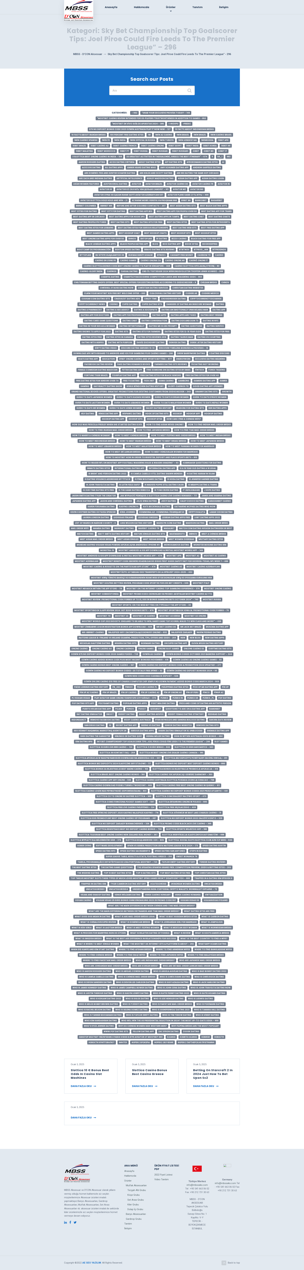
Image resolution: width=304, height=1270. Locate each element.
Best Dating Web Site (184, 227)
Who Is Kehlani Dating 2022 (105, 998)
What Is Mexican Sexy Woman (180, 927)
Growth (226, 391)
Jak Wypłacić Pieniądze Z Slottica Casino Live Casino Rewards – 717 (158, 495)
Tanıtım (197, 7)
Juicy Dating (168, 501)
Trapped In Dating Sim (93, 883)
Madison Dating (195, 523)
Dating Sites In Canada (119, 337)
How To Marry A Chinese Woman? (91, 435)
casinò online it (198, 260)
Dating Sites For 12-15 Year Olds (183, 331)
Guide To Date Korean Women (172, 397)
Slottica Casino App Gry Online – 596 (110, 780)
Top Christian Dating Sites (210, 873)
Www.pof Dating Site (116, 1031)
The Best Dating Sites (84, 867)
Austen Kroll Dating (115, 184)
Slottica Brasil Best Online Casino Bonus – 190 (118, 774)
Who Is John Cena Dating (171, 987)
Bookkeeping (209, 244)
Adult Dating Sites (150, 162)
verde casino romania (188, 894)
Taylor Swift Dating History (178, 862)
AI (223, 162)
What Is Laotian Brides (109, 927)
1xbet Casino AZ (100, 145)
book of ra (191, 244)
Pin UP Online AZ (173, 692)
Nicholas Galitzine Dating (95, 643)
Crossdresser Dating (173, 298)
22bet (196, 151)
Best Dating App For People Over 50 (177, 211)
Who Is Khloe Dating (137, 998)
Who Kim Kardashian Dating (101, 1020)
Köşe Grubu (133, 1194)
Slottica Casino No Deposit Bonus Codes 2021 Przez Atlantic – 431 (189, 791)
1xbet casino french (124, 145)
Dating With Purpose (120, 342)
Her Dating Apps (217, 408)
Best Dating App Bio (141, 211)
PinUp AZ (218, 692)
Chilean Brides (208, 282)
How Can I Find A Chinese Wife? (184, 419)
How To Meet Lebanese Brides (105, 446)
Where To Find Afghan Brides (135, 949)
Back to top (234, 1262)
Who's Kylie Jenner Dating (99, 1026)
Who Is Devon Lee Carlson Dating (135, 982)
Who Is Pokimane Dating (210, 1004)
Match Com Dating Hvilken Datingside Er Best (205, 528)
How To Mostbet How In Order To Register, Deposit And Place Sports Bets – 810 (151, 457)
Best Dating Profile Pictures (89, 222)
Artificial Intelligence (129, 178)
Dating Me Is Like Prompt (163, 326)
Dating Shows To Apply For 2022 (92, 331)
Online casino (79, 648)
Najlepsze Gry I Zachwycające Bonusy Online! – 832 (137, 632)
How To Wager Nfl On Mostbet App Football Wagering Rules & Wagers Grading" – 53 (130, 462)
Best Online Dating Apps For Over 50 (103, 238)
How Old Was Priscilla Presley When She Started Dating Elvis (107, 424)
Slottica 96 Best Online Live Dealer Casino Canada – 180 (171, 752)
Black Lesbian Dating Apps (101, 244)
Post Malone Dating (163, 703)
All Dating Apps (114, 167)
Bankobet (201, 200)
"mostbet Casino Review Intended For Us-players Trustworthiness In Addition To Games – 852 (151, 118)
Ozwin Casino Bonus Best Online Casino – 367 (108, 665)
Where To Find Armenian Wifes (173, 949)
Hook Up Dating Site (156, 413)
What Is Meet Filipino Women (143, 927)
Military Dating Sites (211, 539)
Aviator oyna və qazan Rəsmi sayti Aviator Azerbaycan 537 (128, 194)
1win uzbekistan (187, 140)
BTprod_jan (201, 249)
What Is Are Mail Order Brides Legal (135, 916)
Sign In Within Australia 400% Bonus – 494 (198, 736)
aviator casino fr (202, 184)
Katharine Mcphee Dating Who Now (194, 506)
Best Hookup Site (181, 233)
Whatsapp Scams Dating (212, 944)
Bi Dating (161, 238)
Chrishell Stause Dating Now (116, 287)
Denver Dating (177, 342)
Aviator (136, 184)
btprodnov (219, 249)
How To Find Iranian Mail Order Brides (111, 430)
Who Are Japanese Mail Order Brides (199, 960)
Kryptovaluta (197, 512)
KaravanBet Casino (219, 501)
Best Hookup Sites (205, 233)
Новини (205, 1037)
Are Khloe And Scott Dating (156, 173)
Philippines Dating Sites (175, 687)
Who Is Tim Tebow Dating (176, 1015)
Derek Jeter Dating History (205, 342)
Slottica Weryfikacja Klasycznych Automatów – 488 (193, 834)
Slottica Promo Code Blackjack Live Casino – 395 (182, 823)
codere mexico (210, 293)
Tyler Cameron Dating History (128, 883)
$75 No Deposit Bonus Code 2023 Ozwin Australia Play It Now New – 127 (130, 129)
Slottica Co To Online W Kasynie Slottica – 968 (124, 796)
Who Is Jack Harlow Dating (209, 982)
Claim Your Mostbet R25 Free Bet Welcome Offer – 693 (114, 293)
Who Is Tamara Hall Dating (209, 1009)
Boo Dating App (172, 244)
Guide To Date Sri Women (90, 408)
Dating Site (121, 331)
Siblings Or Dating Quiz (128, 736)
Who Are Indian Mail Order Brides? (155, 960)
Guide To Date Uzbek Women (125, 408)
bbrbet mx (106, 205)
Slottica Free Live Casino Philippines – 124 (130, 807)
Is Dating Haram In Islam (201, 473)
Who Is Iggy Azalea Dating (174, 982)
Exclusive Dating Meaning (210, 359)
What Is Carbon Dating (214, 916)
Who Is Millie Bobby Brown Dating (98, 1004)
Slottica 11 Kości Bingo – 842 (153, 747)
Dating (220, 304)
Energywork (183, 359)
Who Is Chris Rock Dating (209, 976)
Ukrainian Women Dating (185, 883)
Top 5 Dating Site (146, 873)
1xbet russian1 (180, 151)
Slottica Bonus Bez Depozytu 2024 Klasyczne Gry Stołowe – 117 (114, 763)
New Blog (195, 637)
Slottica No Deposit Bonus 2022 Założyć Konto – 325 (191, 818)
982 (229, 156)
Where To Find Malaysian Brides (206, 955)
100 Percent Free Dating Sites (126, 134)
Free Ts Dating (131, 380)
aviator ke (106, 189)
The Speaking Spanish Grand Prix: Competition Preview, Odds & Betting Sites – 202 (184, 867)
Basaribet (216, 200)
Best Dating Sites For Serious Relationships (143, 227)
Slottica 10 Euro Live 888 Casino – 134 (111, 747)
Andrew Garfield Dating (207, 167)
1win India (120, 140)
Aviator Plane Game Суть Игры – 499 (188, 194)
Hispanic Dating (131, 413)
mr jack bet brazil (190, 626)
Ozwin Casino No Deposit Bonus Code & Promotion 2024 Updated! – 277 (180, 665)
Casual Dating (129, 271)
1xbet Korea (210, 145)
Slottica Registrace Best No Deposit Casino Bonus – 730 (129, 829)
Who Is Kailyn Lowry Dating (133, 993)
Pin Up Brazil (110, 692)
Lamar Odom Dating (221, 512)
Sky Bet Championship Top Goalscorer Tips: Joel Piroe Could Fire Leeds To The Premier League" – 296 (153, 741)
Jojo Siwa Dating (146, 501)
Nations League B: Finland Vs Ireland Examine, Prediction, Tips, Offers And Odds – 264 (127, 637)
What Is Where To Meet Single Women (98, 944)
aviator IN (224, 184)
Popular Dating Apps (135, 703)
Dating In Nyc (211, 320)
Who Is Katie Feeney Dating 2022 (171, 993)
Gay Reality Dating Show (108, 386)
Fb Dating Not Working (204, 364)
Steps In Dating (198, 851)
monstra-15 (107, 550)
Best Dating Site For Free (148, 222)
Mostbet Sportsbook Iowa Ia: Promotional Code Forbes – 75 (193, 610)
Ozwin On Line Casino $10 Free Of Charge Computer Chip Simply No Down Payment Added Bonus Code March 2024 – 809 (151, 681)
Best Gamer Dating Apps (100, 233)
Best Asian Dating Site (183, 205)
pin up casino (128, 692)
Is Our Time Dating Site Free (98, 490)
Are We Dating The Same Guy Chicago (198, 173)
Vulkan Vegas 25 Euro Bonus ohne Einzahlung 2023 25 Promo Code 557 (136, 900)
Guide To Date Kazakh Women (133, 397)
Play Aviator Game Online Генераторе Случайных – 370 (125, 698)
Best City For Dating (113, 211)
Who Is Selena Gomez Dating (131, 1009)
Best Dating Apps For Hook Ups (127, 216)
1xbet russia (141, 151)
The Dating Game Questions (117, 867)
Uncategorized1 (95, 889)
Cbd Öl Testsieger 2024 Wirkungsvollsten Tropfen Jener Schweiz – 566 (182, 271)
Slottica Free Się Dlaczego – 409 (177, 807)
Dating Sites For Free (217, 331)
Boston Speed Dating (127, 249)
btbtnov (184, 249)
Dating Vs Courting (209, 337)
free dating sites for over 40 (202, 375)
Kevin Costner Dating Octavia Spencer (93, 512)
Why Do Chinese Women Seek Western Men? (142, 1026)
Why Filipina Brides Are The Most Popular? (195, 1026)
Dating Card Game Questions (101, 320)
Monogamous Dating (176, 544)
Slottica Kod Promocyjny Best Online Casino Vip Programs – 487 (118, 818)
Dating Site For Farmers (146, 331)
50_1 (219, 156)
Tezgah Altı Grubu (136, 1190)
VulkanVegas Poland (216, 900)
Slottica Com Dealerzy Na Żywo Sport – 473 (181, 796)
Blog (155, 244)
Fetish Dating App (132, 369)
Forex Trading (216, 369)
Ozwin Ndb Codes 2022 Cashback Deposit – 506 (151, 676)
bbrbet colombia (86, 205)
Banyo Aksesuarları (136, 1214)
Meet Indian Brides (153, 539)
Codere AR (191, 293)
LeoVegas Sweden (148, 517)
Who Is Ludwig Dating (200, 998)
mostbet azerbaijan (86, 561)
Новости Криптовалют (101, 1042)
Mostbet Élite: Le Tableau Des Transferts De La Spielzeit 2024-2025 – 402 (151, 572)
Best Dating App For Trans (216, 211)
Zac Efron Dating (168, 1031)
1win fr (106, 140)
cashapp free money (181, 255)
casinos (111, 271)
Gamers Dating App (204, 380)
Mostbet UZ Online (195, 616)
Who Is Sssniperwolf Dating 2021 (171, 1009)
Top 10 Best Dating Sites (117, 873)
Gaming (84, 386)
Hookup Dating (213, 413)
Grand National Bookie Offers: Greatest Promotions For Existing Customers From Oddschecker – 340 (131, 391)
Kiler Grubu (133, 1204)
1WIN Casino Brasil (221, 134)
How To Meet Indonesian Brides (97, 441)
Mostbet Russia (212, 599)
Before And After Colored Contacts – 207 (141, 205)
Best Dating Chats (219, 216)
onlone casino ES (194, 648)
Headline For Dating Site (190, 408)
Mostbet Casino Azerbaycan (203, 566)
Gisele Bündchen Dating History (145, 386)
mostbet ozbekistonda (105, 594)
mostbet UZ (121, 616)
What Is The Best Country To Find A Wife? (204, 938)
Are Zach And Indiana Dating (95, 178)
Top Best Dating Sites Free (175, 873)
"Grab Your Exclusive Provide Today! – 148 (166, 112)
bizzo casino (179, 238)
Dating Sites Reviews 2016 (151, 337)
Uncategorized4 (118, 889)
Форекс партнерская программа (196, 1042)
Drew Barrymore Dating (191, 353)
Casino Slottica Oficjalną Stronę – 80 (196, 266)
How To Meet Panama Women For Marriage (189, 446)
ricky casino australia (137, 719)
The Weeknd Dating (88, 873)
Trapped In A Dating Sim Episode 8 (213, 878)
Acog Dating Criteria (122, 162)
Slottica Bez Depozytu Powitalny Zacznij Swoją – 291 (196, 758)
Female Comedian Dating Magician (97, 369)
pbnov (129, 687)
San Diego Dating (94, 725)
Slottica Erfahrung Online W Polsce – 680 (183, 801)
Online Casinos (125, 648)
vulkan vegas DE (189, 900)
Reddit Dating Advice (151, 714)
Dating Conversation (154, 320)
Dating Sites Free (92, 337)
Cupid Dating (129, 304)
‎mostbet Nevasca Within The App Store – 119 (97, 588)
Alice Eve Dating (91, 167)
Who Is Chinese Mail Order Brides (136, 976)
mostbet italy (201, 583)
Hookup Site (135, 419)
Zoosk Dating (191, 1031)
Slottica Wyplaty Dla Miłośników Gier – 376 (96, 840)
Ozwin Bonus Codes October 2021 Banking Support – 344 (199, 654)
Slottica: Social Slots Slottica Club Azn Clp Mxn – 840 (200, 840)
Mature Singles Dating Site (149, 533)
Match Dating (85, 533)
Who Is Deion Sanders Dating (95, 982)
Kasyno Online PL (129, 506)
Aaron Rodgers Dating (92, 162)
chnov (225, 282)
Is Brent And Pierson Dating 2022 (107, 473)
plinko (164, 698)
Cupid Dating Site (152, 304)
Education (108, 359)
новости (219, 1037)
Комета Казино (188, 1037)
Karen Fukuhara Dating (101, 506)
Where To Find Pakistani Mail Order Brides (107, 960)
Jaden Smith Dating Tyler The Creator (94, 495)
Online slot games (168, 648)
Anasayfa (111, 7)
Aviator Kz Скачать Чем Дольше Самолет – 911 (142, 189)
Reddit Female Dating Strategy (186, 714)
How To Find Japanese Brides (153, 430)
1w (149, 134)
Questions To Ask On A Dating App (185, 708)
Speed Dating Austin (214, 845)
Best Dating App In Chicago (89, 216)
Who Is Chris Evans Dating (175, 976)
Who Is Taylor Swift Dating (142, 1015)
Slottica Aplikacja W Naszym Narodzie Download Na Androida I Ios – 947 (118, 758)
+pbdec (187, 123)
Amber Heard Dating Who (141, 167)
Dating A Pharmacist (90, 309)
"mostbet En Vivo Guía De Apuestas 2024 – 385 (138, 123)
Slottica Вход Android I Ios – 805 (145, 840)
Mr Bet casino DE (166, 626)
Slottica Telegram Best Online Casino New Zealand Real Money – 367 (118, 834)
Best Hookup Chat (129, 233)
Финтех (123, 1042)
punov (130, 708)
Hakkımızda (141, 7)
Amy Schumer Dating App (174, 167)
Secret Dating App (126, 725)
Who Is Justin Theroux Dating (95, 993)
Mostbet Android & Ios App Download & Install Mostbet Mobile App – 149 (160, 550)
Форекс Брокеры (141, 1042)
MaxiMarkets (177, 533)
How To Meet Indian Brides (215, 435)
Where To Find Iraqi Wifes (131, 955)
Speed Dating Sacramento (135, 851)
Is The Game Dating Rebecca (134, 490)
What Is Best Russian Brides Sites (178, 916)
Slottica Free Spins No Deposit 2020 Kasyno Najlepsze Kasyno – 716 (120, 812)
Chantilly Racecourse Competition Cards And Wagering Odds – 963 (163, 276)
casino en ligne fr (105, 260)
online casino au (102, 648)
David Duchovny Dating (151, 342)
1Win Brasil (183, 134)
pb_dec (116, 687)
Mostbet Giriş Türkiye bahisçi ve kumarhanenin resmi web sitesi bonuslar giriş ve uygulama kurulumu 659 (151, 577)
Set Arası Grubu (135, 1199)
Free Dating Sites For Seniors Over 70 (97, 380)
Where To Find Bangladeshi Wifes (213, 949)
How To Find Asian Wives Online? (165, 424)
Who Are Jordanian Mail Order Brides (106, 965)
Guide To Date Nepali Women (212, 402)
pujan (118, 708)
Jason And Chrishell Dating (116, 501)
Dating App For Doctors (95, 315)
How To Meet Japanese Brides (207, 441)
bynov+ (161, 255)
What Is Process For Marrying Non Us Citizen (100, 933)
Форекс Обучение (163, 1042)
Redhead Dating (217, 714)
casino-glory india (91, 271)
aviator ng (196, 189)
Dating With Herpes (93, 342)
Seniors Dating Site (207, 725)
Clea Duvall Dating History (165, 293)
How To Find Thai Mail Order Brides (194, 430)
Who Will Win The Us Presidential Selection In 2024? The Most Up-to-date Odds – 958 (169, 1020)
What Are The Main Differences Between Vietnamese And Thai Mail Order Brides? (134, 911)
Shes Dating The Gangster (95, 736)
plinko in (178, 698)
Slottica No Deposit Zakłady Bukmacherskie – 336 (120, 823)
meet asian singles (128, 539)
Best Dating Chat (194, 216)
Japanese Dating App (84, 501)
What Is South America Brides (212, 933)
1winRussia (207, 140)
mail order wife (80, 528)
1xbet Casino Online (152, 145)
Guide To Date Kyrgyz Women (209, 397)
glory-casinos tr (178, 386)
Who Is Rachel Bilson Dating (94, 1009)
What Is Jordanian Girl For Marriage (176, 922)
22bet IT (222, 151)
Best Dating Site (120, 222)
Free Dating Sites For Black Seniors (160, 375)
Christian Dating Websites (187, 287)
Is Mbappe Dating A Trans (202, 484)
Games (223, 380)
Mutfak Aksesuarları (136, 1185)
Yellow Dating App (143, 1031)
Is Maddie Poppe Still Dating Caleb (164, 484)
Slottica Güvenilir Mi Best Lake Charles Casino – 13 (192, 812)
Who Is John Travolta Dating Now (210, 987)
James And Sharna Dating (216, 495)
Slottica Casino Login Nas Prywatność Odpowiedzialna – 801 (110, 791)
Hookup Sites (154, 419)
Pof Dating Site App (83, 703)
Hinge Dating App (108, 413)
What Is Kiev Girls (82, 927)
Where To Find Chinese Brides (95, 955)
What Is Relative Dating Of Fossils (149, 933)
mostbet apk (174, 555)
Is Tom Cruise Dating (166, 490)
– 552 (134, 112)
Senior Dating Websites (178, 725)
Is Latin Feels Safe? (129, 484)
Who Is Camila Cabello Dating (96, 976)
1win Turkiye (167, 140)
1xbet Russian (160, 151)
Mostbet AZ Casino (215, 555)
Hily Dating (87, 413)
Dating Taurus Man (182, 337)
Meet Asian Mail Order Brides (96, 539)
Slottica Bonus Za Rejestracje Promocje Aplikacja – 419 (185, 769)
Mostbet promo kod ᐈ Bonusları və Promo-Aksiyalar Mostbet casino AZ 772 (167, 594)
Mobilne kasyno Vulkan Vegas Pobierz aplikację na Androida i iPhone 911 (118, 544)
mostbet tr (104, 616)
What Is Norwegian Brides (216, 927)
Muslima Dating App (217, 626)
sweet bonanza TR (186, 856)
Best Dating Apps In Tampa (164, 216)
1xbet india (192, 145)
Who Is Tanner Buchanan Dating (103, 1015)
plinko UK (192, 698)
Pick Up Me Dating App (205, 687)
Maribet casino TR (148, 528)
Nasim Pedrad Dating (209, 632)
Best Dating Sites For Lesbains (96, 227)
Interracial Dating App (162, 468)
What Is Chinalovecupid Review (98, 922)
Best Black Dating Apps (213, 205)
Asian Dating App (187, 178)
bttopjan (85, 255)
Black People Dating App (134, 244)
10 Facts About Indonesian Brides (194, 129)
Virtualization (213, 894)
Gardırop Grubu (134, 1219)
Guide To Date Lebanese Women (131, 402)
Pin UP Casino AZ (150, 692)
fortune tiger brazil (96, 375)
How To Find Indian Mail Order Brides (209, 424)
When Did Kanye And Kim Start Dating (92, 949)
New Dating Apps (214, 637)
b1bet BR (186, 200)
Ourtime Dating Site (219, 648)
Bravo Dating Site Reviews (159, 249)
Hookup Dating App (113, 419)
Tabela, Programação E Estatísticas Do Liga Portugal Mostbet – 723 (117, 862)
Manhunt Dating (124, 528)
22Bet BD (209, 151)
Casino (219, 255)
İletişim (223, 7)
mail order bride (218, 523)
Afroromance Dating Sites (202, 162)
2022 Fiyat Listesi (163, 1174)
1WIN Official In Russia (142, 140)
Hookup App (193, 413)
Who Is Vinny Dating (207, 1015)
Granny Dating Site (206, 391)
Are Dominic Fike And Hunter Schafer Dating (109, 173)
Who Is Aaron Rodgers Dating (93, 971)
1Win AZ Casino (163, 134)
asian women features (86, 184)
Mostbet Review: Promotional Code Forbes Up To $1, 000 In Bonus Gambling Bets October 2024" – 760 (140, 599)
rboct (110, 714)
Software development (109, 845)
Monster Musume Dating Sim (209, 544)
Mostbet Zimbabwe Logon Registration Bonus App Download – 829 (113, 626)
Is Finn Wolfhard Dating (149, 479)
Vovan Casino (83, 900)
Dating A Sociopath (145, 309)
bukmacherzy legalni (140, 255)
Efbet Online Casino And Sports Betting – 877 (145, 359)
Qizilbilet (155, 708)
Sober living (84, 845)
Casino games (128, 260)
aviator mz (179, 189)
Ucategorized (158, 883)
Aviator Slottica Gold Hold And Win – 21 (103, 200)
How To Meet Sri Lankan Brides (122, 451)
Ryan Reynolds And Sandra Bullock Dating (180, 719)
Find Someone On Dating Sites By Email (168, 369)
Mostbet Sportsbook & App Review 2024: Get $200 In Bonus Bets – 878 (114, 610)
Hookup (177, 413)
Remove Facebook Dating (105, 719)
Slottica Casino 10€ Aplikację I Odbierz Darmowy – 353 (180, 774)
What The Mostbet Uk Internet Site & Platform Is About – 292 (158, 944)
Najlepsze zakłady (181, 632)
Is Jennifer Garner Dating (203, 479)
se (110, 725)
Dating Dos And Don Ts (184, 320)
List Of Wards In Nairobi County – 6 (95, 523)
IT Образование (191, 490)
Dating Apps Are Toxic (183, 315)
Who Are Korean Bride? (145, 965)
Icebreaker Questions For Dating (202, 462)
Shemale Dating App (218, 730)
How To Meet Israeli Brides (171, 441)
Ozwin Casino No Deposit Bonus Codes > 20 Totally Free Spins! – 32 (124, 670)
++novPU (173, 123)
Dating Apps (159, 315)
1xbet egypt (175, 145)
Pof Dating (224, 698)
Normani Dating (150, 643)
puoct (142, 708)
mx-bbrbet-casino (93, 632)
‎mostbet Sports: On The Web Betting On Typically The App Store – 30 (151, 605)
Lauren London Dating (96, 517)
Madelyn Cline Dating (168, 523)
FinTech (199, 369)
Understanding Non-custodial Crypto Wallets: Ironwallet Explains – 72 (175, 889)
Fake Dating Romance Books (133, 364)
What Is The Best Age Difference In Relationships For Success (141, 938)
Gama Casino (166, 380)
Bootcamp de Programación (94, 249)
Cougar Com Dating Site (96, 298)
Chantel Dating (110, 276)
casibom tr (204, 255)
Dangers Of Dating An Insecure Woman (188, 304)
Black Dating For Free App (206, 238)
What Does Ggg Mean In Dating (92, 916)
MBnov (193, 533)
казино (171, 1037)
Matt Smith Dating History (114, 533)
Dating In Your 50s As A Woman (97, 326)
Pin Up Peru (192, 692)
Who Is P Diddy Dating (135, 1004)
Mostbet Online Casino (217, 588)
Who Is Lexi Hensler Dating (168, 998)
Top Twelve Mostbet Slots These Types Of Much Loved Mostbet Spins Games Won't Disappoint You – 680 (130, 878)
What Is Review (182, 933)
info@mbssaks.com (197, 1185)
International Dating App (129, 468)
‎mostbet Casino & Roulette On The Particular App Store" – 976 (119, 566)
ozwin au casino (152, 654)
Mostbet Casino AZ (171, 566)
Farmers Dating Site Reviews (171, 364)
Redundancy (79, 719)
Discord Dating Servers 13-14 (138, 348)
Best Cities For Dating (84, 211)
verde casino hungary (158, 894)
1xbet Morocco (106, 151)
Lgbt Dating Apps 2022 (207, 517)
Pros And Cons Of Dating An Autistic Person (205, 703)
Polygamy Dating (108, 703)
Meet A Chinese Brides (214, 533)
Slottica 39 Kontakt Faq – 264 (117, 752)
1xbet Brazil (79, 145)
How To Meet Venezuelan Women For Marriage (171, 451)
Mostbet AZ (192, 555)
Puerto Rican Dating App (96, 708)
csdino (113, 304)
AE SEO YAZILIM (91, 1262)
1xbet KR (225, 145)
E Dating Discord (219, 353)
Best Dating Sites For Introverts (210, 222)
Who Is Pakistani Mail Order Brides (172, 1004)
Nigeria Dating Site (125, 643)
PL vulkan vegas (81, 698)
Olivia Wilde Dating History (207, 643)
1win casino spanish (85, 140)
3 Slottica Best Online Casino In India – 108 (97, 156)
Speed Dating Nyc (106, 851)
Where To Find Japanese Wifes (166, 955)
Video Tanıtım (161, 1179)
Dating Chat (130, 320)
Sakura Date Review (220, 719)
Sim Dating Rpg (83, 741)
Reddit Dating (126, 714)
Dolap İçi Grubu (135, 1209)
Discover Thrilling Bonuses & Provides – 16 (183, 348)
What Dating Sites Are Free (199, 911)
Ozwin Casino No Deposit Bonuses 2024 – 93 (192, 670)
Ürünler (171, 7)
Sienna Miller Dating (158, 736)
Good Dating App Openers (208, 386)
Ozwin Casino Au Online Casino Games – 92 (197, 659)
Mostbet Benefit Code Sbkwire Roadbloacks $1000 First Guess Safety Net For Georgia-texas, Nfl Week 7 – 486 (165, 561)
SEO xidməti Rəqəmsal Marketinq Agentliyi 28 (100, 730)
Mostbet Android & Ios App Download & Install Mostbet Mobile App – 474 (119, 555)
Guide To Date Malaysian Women (172, 402)
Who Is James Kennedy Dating (89, 987)
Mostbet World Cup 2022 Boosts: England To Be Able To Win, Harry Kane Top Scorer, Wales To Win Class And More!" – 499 (151, 621)
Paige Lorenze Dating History (91, 687)
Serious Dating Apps (142, 730)
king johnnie (127, 512)
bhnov (132, 238)
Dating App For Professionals (131, 315)
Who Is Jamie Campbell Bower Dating (132, 987)
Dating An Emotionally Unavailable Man (185, 309)
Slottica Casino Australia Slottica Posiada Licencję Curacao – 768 (175, 780)
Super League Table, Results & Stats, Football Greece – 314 (139, 856)
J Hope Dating (212, 490)
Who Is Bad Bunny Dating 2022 (209, 971)
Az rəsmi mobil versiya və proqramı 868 (154, 200)
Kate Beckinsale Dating (156, 506)
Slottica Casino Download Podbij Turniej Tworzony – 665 (117, 785)
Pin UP (225, 687)
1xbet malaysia (84, 151)
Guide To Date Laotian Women (92, 402)
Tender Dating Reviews (212, 862)
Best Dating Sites (177, 222)
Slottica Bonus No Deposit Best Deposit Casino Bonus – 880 (190, 763)
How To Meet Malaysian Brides (143, 446)
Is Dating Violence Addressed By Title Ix (107, 479)
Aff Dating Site (173, 162)
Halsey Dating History (158, 408)
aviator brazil (154, 184)
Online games (146, 648)
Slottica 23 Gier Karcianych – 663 (193, 747)
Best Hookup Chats (155, 233)
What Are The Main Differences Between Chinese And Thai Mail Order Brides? (151, 905)
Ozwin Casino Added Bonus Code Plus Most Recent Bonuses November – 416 (124, 659)
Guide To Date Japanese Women (94, 397)
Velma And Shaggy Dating (95, 894)
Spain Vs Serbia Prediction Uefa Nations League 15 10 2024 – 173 (162, 845)
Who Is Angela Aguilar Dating (170, 971)
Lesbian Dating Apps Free (176, 517)
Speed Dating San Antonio (170, 851)
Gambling (183, 380)
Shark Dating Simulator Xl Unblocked (180, 730)
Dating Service (215, 326)
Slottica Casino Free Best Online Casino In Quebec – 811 (188, 785)
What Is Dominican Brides (135, 922)
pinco (206, 692)
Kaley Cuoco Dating (192, 501)
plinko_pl (208, 698)
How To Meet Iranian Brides (135, 441)
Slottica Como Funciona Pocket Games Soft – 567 (125, 801)
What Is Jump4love (212, 922)
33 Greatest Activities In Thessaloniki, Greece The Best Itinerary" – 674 (166, 156)
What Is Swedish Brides (88, 938)
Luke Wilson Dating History (136, 523)
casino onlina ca (151, 260)
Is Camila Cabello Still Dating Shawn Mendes (156, 473)
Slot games (221, 741)
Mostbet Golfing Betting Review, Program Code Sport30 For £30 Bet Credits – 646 (141, 583)
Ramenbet (214, 708)
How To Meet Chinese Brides (131, 435)
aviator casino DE (177, 184)
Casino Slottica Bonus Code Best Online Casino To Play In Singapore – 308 (127, 266)
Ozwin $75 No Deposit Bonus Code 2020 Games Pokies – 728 (104, 654)
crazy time (150, 298)
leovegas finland (123, 517)
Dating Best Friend (211, 315)
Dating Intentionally (131, 326)
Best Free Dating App (212, 227)
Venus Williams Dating (127, 894)
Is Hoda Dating (175, 479)
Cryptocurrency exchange (206, 298)
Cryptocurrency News (92, 304)
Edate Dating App (88, 359)
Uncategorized (213, 883)
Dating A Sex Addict (118, 309)
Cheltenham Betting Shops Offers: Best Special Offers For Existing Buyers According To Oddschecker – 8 (135, 282)
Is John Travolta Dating (100, 484)
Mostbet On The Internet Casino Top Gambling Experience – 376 (163, 588)
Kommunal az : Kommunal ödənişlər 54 (161, 512)
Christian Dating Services (153, 287)
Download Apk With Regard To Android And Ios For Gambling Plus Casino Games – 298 (123, 353)
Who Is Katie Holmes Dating (209, 993)
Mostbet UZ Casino (144, 616)
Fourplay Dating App (124, 375)
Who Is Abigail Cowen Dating (132, 971)
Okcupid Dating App (175, 643)
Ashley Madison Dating (160, 178)
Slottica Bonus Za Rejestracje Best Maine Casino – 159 (116, 769)
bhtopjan (146, 238)
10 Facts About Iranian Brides (88, 134)
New (182, 637)
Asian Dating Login (213, 178)
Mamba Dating (101, 528)
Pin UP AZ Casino (89, 692)
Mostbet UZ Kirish (169, 616)
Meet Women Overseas (181, 539)
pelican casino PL (147, 687)
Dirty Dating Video (106, 348)
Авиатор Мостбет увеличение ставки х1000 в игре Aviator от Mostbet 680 (121, 1037)
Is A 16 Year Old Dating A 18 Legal (198, 468)
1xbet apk (223, 140)
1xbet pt (124, 151)
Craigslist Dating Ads (127, 298)
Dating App (218, 309)
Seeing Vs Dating (150, 725)
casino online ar (175, 260)
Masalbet (169, 528)
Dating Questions (191, 326)
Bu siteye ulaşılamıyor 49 (109, 255)
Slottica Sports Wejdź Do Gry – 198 (186, 829)
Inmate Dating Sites (98, 468)
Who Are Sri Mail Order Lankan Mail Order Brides (190, 965)
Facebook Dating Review (98, 364)
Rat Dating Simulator (89, 714)
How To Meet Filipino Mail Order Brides (173, 435)
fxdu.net (149, 380)
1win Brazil (199, 134)
